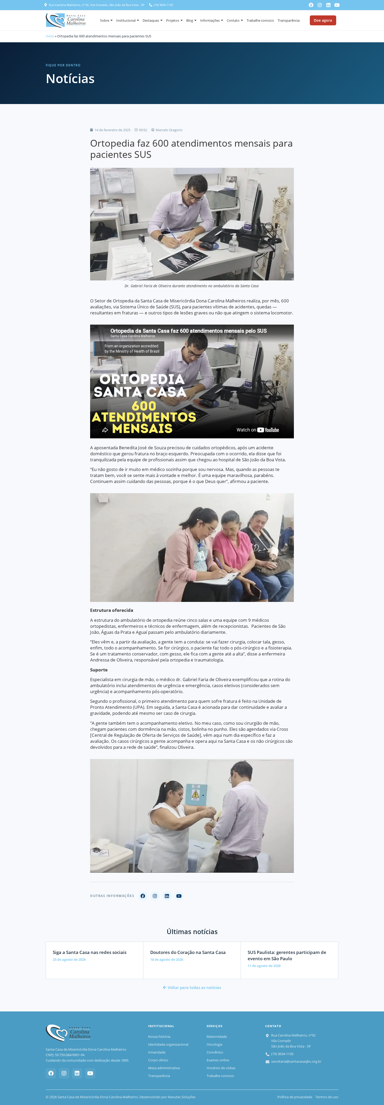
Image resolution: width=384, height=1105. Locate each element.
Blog (189, 20)
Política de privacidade (294, 1097)
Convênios (215, 1052)
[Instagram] (319, 5)
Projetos (172, 20)
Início (50, 36)
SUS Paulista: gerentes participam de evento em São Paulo (287, 955)
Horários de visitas (221, 1068)
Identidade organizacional (168, 1044)
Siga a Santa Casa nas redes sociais (89, 952)
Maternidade (217, 1036)
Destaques (151, 20)
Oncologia (214, 1044)
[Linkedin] (328, 5)
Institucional (126, 20)
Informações (210, 20)
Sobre (104, 20)
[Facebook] (311, 5)
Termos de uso (326, 1097)
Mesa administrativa (164, 1068)
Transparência (289, 20)
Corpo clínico (158, 1060)
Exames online (218, 1060)
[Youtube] (337, 5)
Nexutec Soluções (181, 1097)
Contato (233, 20)
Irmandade (156, 1052)
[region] (67, 1067)
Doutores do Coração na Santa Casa (188, 952)
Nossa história (159, 1036)
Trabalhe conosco (260, 20)
